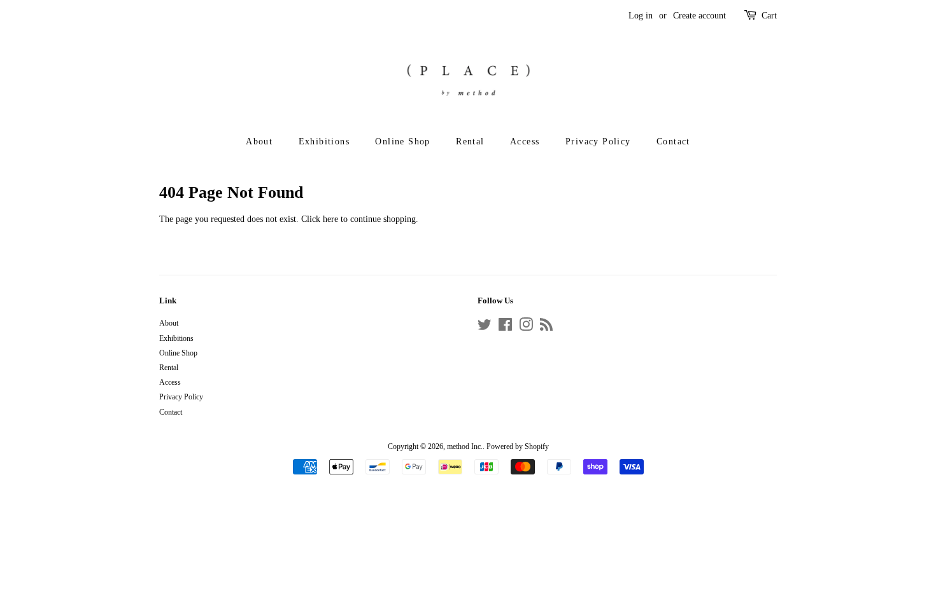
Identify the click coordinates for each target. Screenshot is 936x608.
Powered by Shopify (517, 446)
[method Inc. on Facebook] (505, 327)
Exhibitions (324, 141)
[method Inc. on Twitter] (485, 327)
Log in (640, 15)
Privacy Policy (598, 141)
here (330, 219)
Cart (769, 15)
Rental (470, 141)
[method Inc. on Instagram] (526, 327)
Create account (699, 15)
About (259, 141)
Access (524, 141)
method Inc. (465, 446)
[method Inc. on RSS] (546, 327)
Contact (673, 141)
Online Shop (402, 141)
